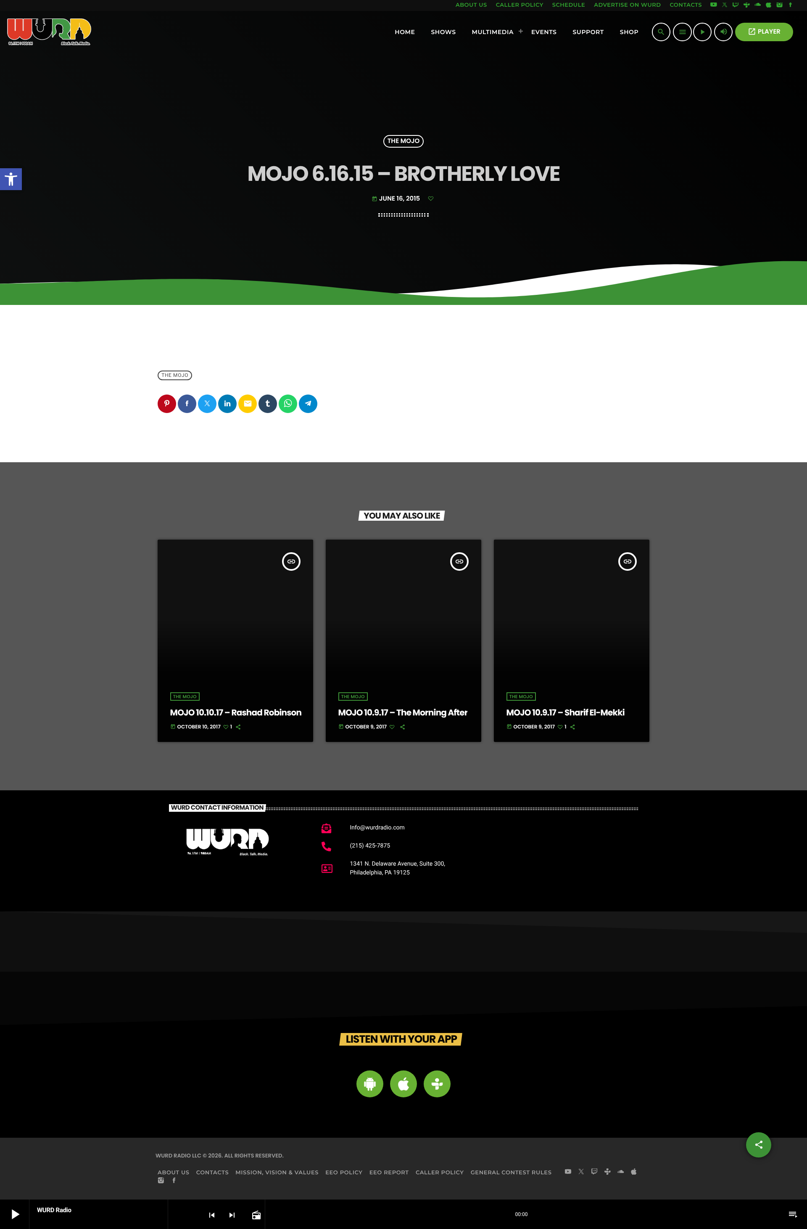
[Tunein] (746, 5)
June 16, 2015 (397, 198)
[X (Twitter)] (724, 5)
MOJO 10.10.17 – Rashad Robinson (236, 712)
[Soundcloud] (757, 5)
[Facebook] (790, 5)
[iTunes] (768, 5)
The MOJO (404, 141)
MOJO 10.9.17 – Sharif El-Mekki (565, 712)
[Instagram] (779, 5)
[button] (11, 179)
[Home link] (49, 32)
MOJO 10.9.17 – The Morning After (403, 712)
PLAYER (764, 31)
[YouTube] (713, 5)
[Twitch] (735, 5)
